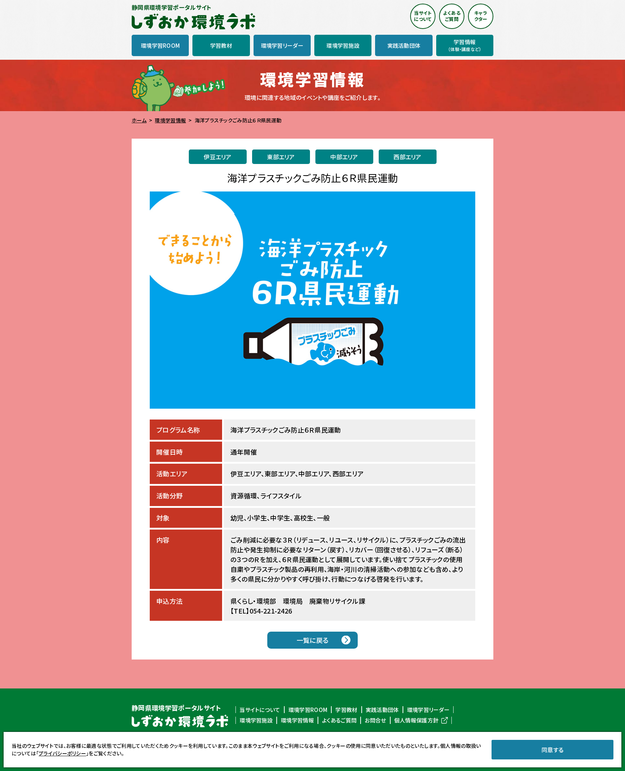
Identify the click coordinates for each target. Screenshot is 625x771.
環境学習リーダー (428, 709)
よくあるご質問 (339, 720)
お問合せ (375, 720)
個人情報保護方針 (416, 720)
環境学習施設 (256, 720)
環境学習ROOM (308, 709)
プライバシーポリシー (62, 753)
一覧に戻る (313, 640)
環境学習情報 (170, 120)
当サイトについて (259, 709)
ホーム (139, 120)
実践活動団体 (382, 709)
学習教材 (346, 709)
